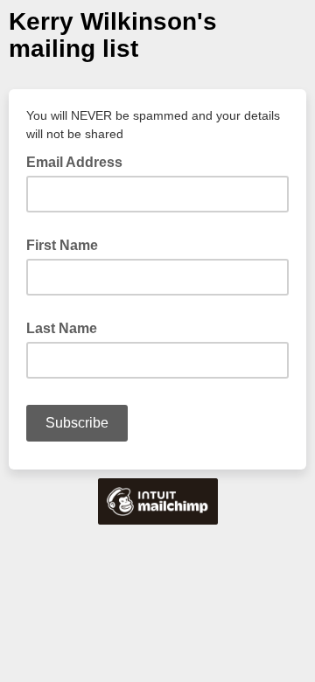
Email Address (79, 160)
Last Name (61, 328)
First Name (62, 245)
